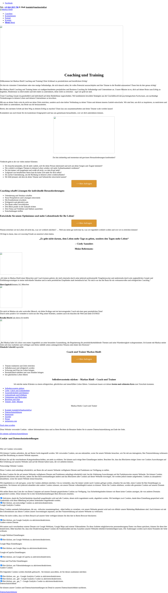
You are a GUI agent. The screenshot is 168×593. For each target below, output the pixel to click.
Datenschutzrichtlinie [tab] (8, 583)
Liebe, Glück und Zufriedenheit (17, 391)
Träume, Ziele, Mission (14, 402)
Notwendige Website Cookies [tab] (11, 466)
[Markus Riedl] (6, 9)
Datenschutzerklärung (19, 434)
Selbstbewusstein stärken (14, 388)
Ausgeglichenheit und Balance (17, 393)
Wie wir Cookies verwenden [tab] (11, 449)
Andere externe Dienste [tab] (9, 522)
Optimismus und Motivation (16, 397)
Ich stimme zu (5, 434)
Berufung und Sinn (12, 399)
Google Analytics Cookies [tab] (10, 505)
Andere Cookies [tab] (6, 568)
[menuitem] (86, 14)
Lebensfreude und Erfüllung (16, 395)
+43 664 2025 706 (11, 7)
